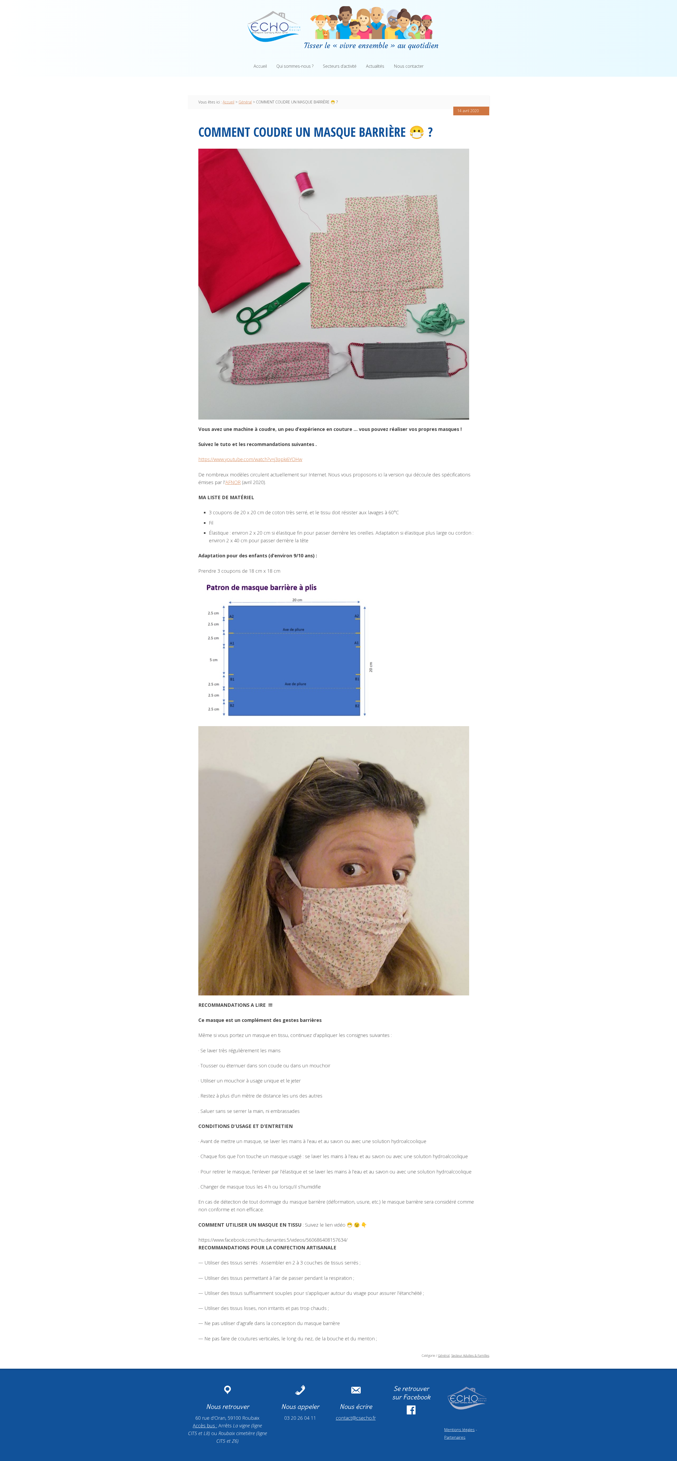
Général (444, 1355)
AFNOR (233, 482)
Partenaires (454, 1437)
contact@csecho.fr (356, 1418)
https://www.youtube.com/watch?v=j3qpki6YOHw (250, 459)
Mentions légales (459, 1429)
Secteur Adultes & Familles (470, 1355)
